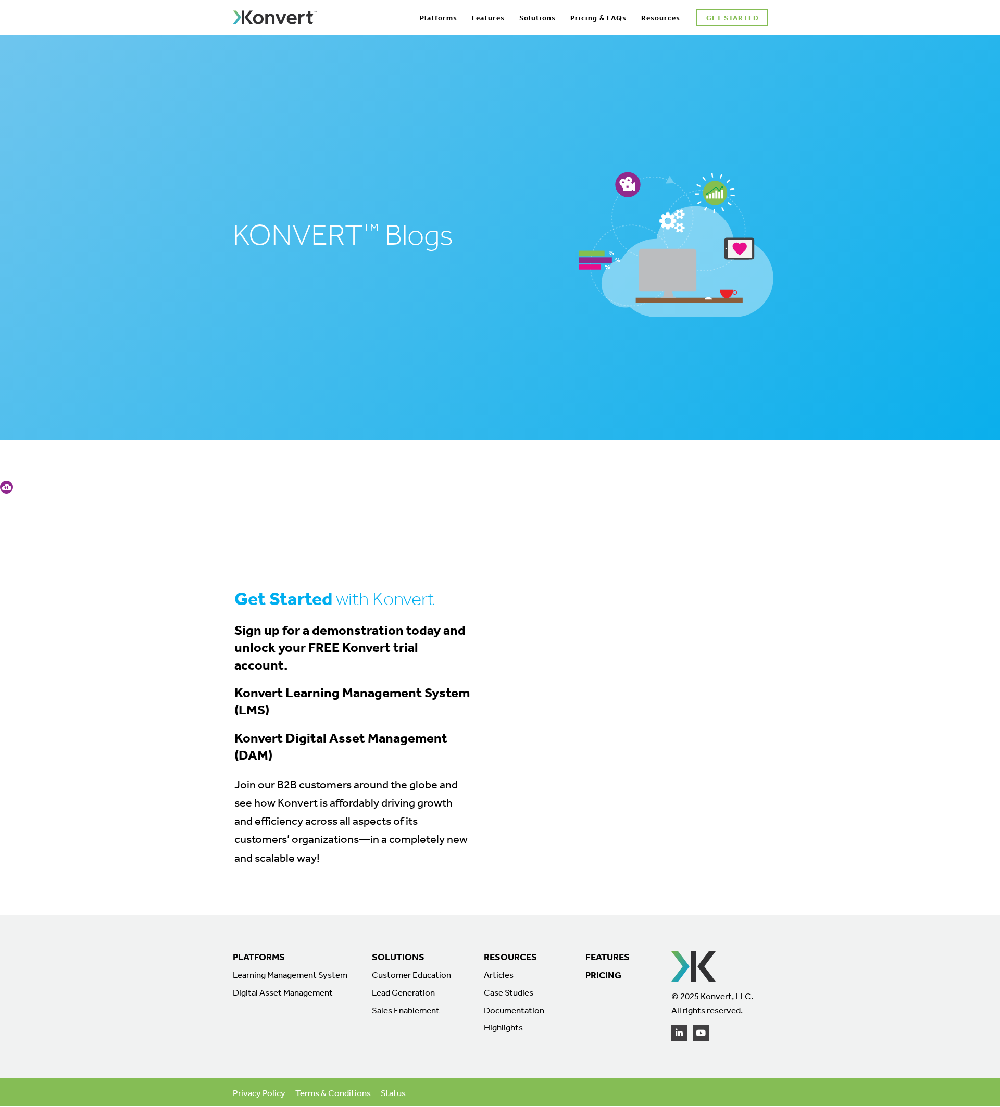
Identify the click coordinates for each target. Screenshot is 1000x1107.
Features (488, 17)
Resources (660, 17)
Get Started (732, 17)
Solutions (537, 17)
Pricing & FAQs (598, 17)
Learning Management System (290, 975)
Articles (499, 975)
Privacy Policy (259, 1092)
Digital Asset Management (283, 992)
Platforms (438, 17)
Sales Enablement (406, 1010)
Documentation (514, 1010)
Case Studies (508, 992)
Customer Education (411, 975)
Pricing (603, 975)
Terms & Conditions (333, 1092)
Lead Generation (403, 992)
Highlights (503, 1027)
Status (393, 1092)
